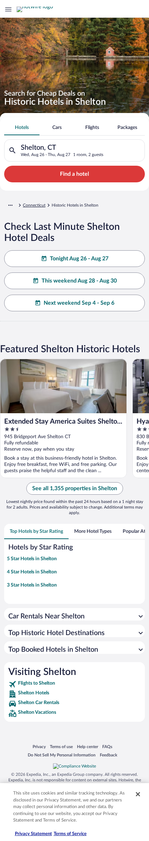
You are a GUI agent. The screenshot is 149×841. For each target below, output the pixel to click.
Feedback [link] (108, 755)
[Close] (138, 794)
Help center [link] (87, 746)
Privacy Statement (33, 834)
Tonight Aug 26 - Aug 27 (79, 258)
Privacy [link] (39, 746)
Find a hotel (74, 174)
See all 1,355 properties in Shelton (74, 488)
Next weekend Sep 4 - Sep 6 (79, 303)
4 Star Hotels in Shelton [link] (32, 572)
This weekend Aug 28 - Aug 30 (79, 281)
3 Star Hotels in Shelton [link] (32, 585)
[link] (74, 684)
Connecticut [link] (34, 205)
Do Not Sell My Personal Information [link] (62, 755)
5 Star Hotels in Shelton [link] (32, 558)
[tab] (22, 127)
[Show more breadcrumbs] (10, 205)
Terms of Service (70, 834)
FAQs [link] (107, 746)
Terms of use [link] (61, 746)
